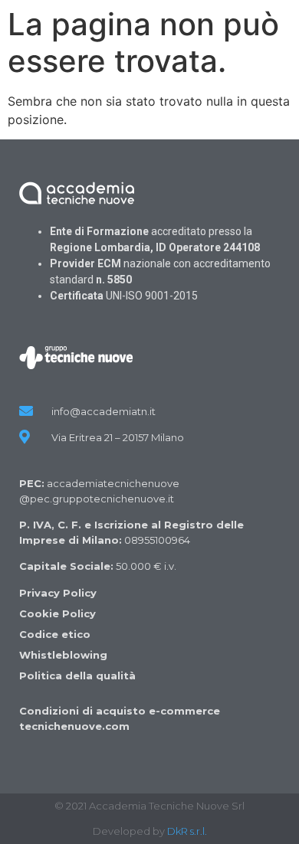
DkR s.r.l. (187, 831)
